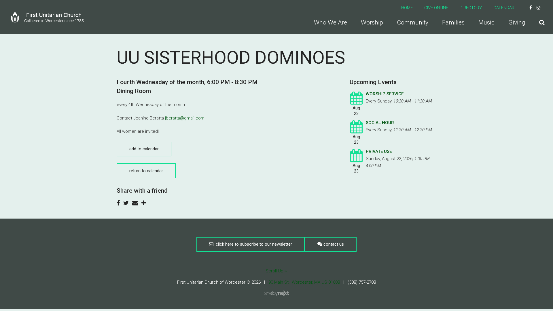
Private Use (379, 151)
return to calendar (146, 170)
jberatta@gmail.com (184, 118)
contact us (333, 244)
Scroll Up (275, 271)
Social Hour (380, 122)
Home (407, 7)
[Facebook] (530, 7)
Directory (471, 7)
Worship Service (385, 93)
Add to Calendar (144, 148)
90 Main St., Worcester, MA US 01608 (304, 282)
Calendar (503, 7)
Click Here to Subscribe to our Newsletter (252, 244)
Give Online (436, 7)
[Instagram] (538, 7)
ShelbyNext (276, 293)
